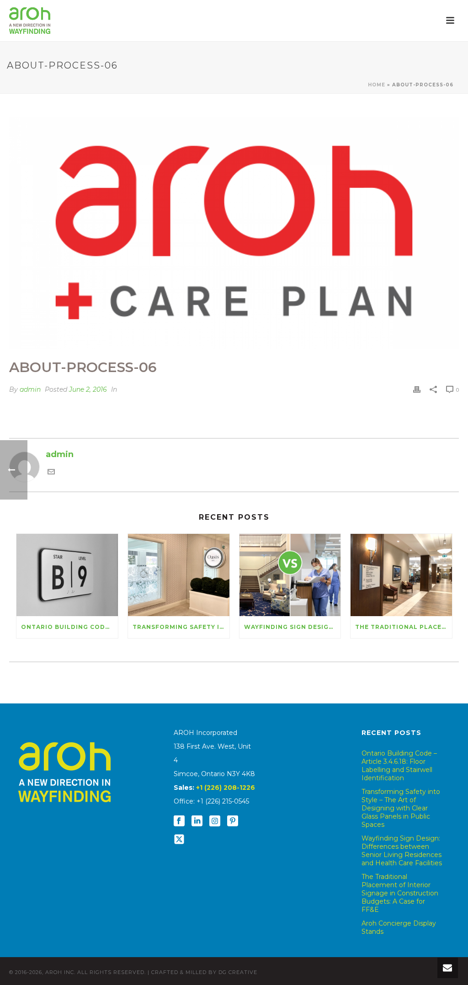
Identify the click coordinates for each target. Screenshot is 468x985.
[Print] (416, 389)
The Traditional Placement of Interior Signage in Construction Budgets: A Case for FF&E (403, 626)
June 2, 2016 (88, 389)
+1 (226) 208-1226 (225, 787)
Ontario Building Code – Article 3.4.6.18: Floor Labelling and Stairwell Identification (69, 626)
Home (376, 85)
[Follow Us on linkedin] (196, 821)
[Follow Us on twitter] (179, 840)
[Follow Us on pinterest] (232, 821)
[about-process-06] (234, 233)
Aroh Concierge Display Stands (399, 927)
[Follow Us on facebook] (179, 821)
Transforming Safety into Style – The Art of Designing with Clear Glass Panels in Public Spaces (181, 626)
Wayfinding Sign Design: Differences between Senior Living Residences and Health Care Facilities (292, 626)
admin (30, 389)
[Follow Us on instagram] (214, 821)
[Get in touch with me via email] (51, 473)
